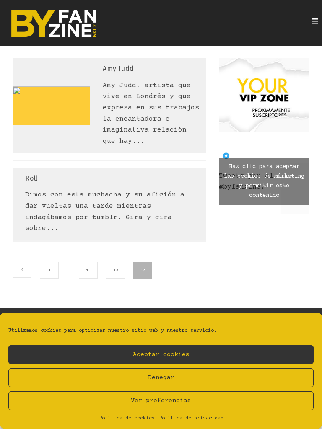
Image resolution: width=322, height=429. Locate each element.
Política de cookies (127, 418)
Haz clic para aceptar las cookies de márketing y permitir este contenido (264, 181)
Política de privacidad (191, 418)
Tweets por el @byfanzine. (261, 181)
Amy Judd (118, 68)
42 (115, 270)
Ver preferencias (161, 400)
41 (88, 270)
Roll (31, 178)
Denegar (161, 377)
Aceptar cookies (161, 354)
